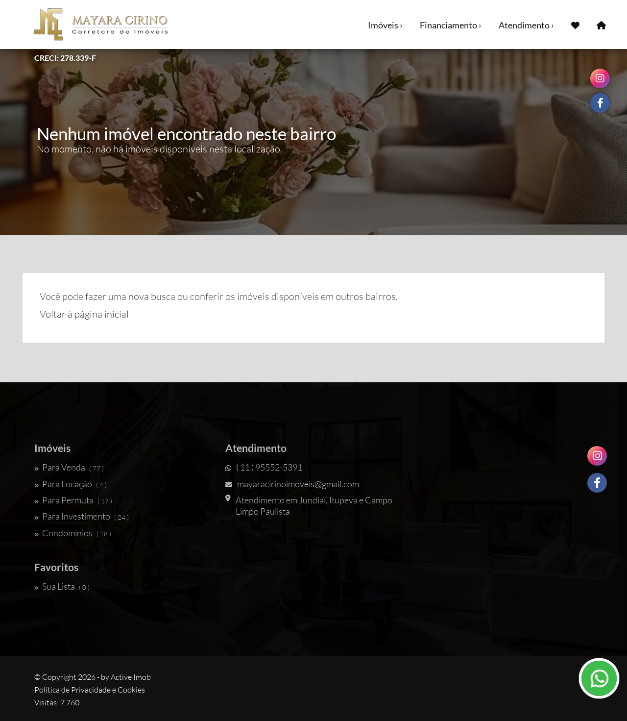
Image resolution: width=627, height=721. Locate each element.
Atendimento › (526, 25)
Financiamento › (451, 25)
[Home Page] (601, 24)
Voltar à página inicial (84, 314)
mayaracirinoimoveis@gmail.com (298, 483)
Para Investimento (85, 516)
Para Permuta (77, 500)
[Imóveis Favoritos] (575, 24)
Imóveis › (385, 25)
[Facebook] (597, 483)
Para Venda (73, 467)
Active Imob (131, 677)
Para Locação (74, 483)
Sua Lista (66, 586)
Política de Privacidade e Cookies (89, 690)
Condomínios (76, 532)
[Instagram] (597, 456)
